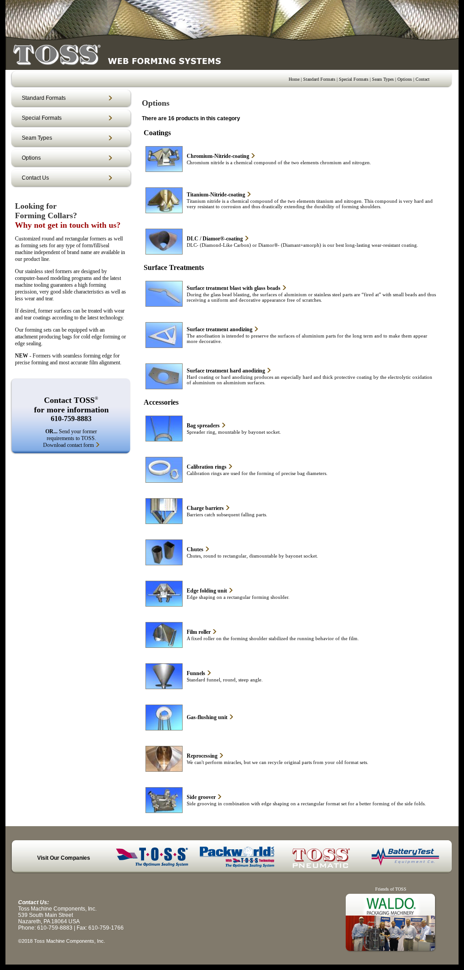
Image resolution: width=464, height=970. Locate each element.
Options (404, 79)
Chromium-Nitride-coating (218, 156)
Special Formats (353, 79)
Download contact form (68, 445)
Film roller (199, 632)
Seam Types (383, 79)
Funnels (196, 673)
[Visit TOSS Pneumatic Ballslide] (321, 868)
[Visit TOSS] (153, 868)
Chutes (195, 549)
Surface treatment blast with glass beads (233, 288)
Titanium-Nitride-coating (216, 194)
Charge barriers (205, 508)
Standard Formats (319, 79)
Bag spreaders (203, 425)
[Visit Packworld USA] (237, 868)
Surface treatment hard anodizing (226, 370)
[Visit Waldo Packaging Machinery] (390, 952)
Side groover (201, 797)
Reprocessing (202, 756)
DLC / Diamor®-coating (215, 238)
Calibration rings (207, 467)
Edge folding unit (207, 591)
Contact (423, 79)
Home (294, 79)
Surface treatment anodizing (219, 329)
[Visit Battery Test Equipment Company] (405, 868)
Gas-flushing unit (207, 717)
